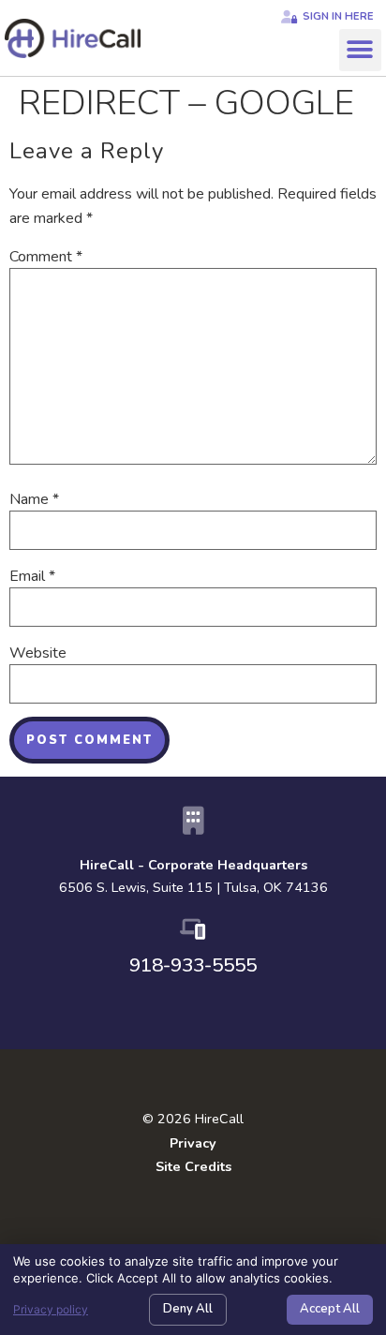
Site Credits (193, 1166)
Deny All (188, 1308)
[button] (360, 50)
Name (34, 499)
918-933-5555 (193, 965)
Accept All (330, 1308)
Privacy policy (50, 1309)
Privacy (193, 1143)
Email (32, 576)
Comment (45, 256)
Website (38, 652)
